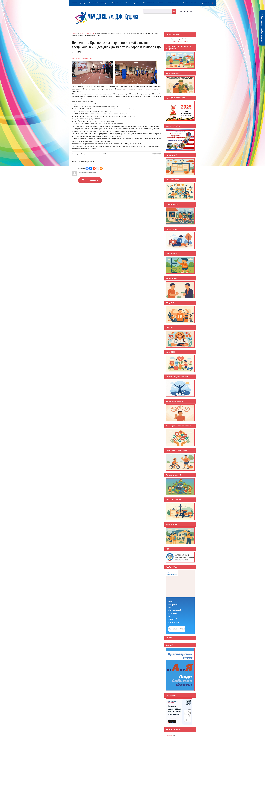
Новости (169, 735)
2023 (81, 33)
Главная (75, 33)
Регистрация (184, 11)
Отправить (90, 180)
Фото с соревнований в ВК (82, 58)
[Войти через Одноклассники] (101, 168)
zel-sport (93, 154)
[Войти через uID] (87, 168)
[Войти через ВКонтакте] (90, 168)
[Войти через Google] (97, 168)
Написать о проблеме (176, 629)
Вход (191, 11)
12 (94, 33)
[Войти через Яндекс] (94, 168)
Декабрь (88, 33)
